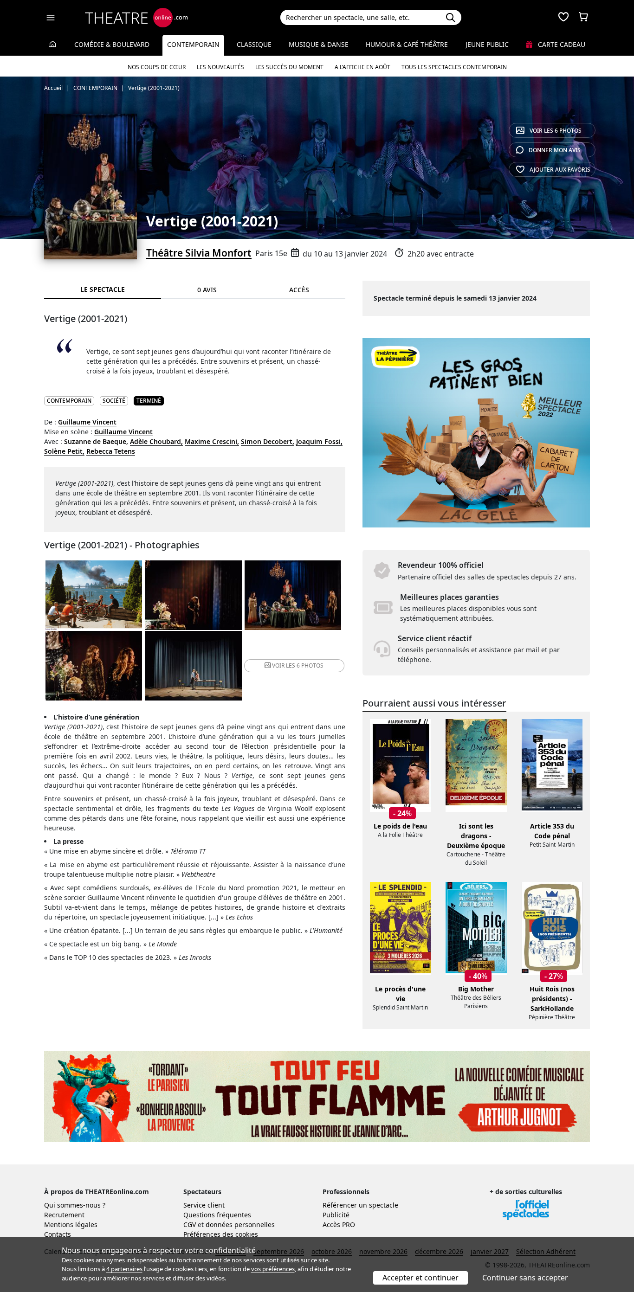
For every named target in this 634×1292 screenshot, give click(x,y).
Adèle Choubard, (156, 441)
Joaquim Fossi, (319, 441)
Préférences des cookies (220, 1234)
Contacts (57, 1234)
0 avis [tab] (207, 289)
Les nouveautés (220, 67)
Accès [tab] (299, 289)
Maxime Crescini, (212, 441)
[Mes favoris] (563, 18)
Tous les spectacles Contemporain (454, 67)
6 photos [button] (297, 665)
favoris (560, 170)
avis (555, 150)
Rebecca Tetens (110, 451)
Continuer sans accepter (525, 1278)
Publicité (336, 1214)
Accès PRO (339, 1224)
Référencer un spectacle (360, 1205)
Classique (254, 44)
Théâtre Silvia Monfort (199, 252)
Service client (204, 1205)
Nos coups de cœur (157, 67)
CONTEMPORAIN (69, 401)
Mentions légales (70, 1224)
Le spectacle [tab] (102, 289)
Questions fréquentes (217, 1214)
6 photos (556, 131)
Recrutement (64, 1214)
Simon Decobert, (267, 441)
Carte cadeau (560, 44)
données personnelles (240, 1224)
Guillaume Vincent (87, 422)
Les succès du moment (289, 67)
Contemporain (193, 44)
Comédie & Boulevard (111, 44)
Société (114, 401)
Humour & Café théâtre (407, 44)
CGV (189, 1224)
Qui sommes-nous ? (74, 1205)
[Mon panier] (583, 18)
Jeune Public (487, 44)
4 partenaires (124, 1269)
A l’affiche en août (362, 67)
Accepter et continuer (420, 1278)
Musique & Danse (319, 44)
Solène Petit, (64, 451)
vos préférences (273, 1269)
